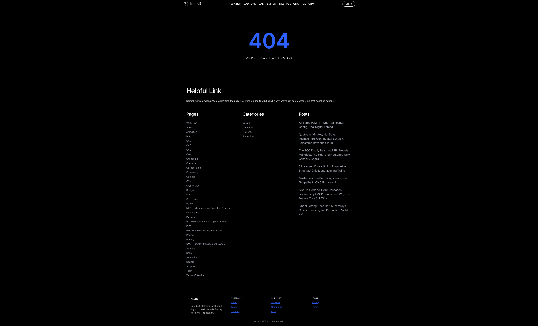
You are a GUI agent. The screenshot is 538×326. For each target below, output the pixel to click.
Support (190, 266)
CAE (261, 3)
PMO (303, 3)
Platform (190, 217)
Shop (189, 252)
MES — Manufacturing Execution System (208, 208)
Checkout (191, 163)
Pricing (190, 235)
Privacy (190, 239)
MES (281, 3)
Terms (315, 307)
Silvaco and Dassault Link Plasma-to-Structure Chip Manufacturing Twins (322, 168)
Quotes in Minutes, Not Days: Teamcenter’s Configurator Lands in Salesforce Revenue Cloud (321, 139)
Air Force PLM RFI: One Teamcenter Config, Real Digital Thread (321, 125)
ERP (275, 3)
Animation (191, 131)
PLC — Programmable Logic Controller (207, 221)
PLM (268, 3)
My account (192, 212)
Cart (188, 154)
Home (189, 203)
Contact (190, 176)
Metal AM (248, 127)
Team (189, 270)
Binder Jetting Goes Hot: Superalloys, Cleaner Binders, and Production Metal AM (323, 210)
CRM (311, 3)
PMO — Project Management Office (205, 230)
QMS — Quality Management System (205, 244)
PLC (288, 3)
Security (190, 248)
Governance (192, 199)
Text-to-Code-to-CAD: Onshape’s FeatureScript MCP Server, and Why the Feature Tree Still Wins (324, 194)
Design (190, 190)
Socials (190, 261)
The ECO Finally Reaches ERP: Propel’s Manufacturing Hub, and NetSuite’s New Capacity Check (324, 155)
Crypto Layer (193, 185)
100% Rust (235, 3)
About (189, 127)
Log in (348, 3)
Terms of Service (195, 275)
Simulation (191, 257)
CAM (254, 3)
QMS (296, 3)
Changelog (192, 158)
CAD (246, 3)
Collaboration (193, 167)
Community (192, 172)
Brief (188, 136)
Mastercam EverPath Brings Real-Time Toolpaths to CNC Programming (323, 180)
